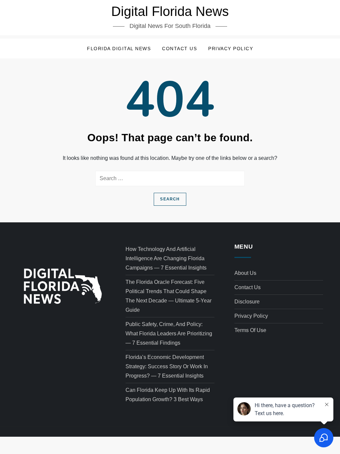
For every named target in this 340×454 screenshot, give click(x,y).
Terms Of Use (250, 330)
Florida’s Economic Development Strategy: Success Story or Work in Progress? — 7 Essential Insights (167, 366)
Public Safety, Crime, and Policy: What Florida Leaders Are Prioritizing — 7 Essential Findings (169, 333)
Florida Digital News (119, 48)
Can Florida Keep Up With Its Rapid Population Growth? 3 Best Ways (168, 394)
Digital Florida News (170, 11)
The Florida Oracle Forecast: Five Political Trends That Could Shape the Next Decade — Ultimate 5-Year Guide (169, 296)
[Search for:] (170, 178)
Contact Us (179, 48)
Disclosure (247, 301)
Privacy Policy (230, 48)
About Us (245, 273)
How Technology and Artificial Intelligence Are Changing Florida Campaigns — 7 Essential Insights (166, 258)
